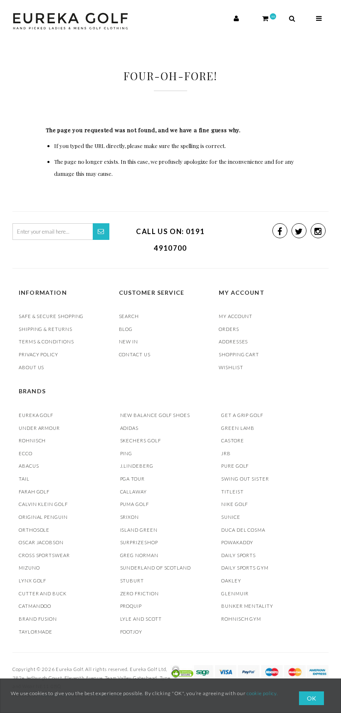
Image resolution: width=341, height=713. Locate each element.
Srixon (129, 517)
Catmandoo (35, 606)
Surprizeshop (139, 542)
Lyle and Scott (141, 619)
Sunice (230, 517)
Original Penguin (43, 517)
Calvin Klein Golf (43, 504)
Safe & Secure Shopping (51, 316)
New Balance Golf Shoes (155, 415)
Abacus (29, 466)
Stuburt (132, 580)
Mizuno (29, 567)
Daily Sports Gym (245, 567)
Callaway (133, 491)
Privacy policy (38, 354)
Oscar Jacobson (41, 542)
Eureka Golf (36, 415)
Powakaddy (237, 542)
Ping (126, 453)
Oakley (231, 580)
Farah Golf (34, 491)
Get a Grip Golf (242, 415)
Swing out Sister (245, 478)
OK (311, 698)
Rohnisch (32, 440)
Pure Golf (235, 466)
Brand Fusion (38, 619)
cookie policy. (262, 693)
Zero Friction (139, 593)
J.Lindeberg (136, 466)
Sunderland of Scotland (155, 567)
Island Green (139, 530)
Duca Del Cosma (243, 530)
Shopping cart (239, 354)
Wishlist (231, 367)
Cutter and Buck (43, 593)
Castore (232, 440)
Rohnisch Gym (241, 619)
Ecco (25, 453)
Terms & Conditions (46, 341)
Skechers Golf (140, 440)
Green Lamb (238, 428)
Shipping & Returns (45, 329)
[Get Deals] (101, 231)
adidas (129, 428)
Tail (24, 478)
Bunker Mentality (247, 606)
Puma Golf (134, 504)
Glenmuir (234, 593)
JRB (226, 453)
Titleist (232, 491)
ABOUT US (31, 367)
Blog (126, 329)
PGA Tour (132, 478)
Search (129, 316)
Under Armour (39, 428)
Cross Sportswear (44, 555)
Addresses (233, 341)
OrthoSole (34, 530)
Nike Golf (234, 504)
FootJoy (131, 631)
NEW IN (128, 341)
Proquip (131, 606)
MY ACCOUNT (235, 316)
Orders (229, 329)
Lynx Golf (32, 580)
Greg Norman (139, 555)
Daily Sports (238, 555)
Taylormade (35, 631)
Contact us (135, 354)
